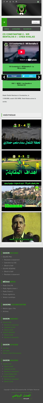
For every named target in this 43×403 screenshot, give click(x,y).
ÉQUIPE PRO (7, 257)
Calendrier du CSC (10, 263)
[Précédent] (4, 77)
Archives (5, 311)
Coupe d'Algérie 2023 (10, 374)
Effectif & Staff (8, 266)
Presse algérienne (9, 294)
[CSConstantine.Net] (21, 9)
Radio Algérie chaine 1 (10, 288)
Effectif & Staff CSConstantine (12, 353)
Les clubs (6, 348)
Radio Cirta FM (8, 285)
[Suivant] (38, 77)
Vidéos (6, 29)
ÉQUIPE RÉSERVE (9, 268)
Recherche (27, 29)
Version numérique (9, 297)
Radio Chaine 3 (8, 291)
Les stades (6, 351)
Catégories (16, 29)
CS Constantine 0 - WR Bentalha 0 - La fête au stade (21, 67)
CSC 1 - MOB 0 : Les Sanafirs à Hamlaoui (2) (22, 84)
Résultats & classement (12, 260)
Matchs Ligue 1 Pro (9, 308)
